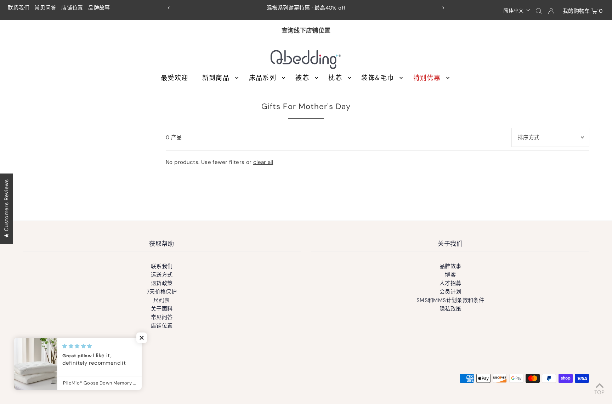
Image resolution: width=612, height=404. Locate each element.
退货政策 (162, 283)
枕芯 (335, 78)
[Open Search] (539, 10)
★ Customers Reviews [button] (6, 208)
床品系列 (262, 78)
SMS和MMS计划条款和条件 (450, 300)
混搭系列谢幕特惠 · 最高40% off (306, 7)
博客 (450, 274)
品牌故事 (99, 7)
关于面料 (162, 308)
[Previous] (168, 7)
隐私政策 (450, 308)
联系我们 (19, 7)
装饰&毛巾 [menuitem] (377, 78)
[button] (517, 10)
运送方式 (162, 274)
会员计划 (450, 291)
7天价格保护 (162, 291)
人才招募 (450, 283)
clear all (263, 162)
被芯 (302, 78)
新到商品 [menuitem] (216, 78)
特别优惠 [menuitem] (427, 78)
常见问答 (45, 7)
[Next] (443, 7)
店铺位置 (72, 7)
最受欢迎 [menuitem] (174, 78)
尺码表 (161, 300)
